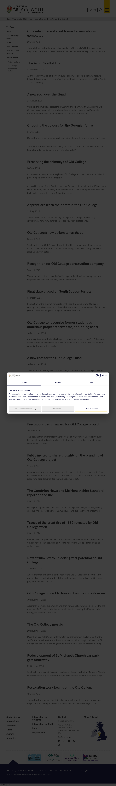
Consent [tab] (24, 382)
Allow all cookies (91, 409)
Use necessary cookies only (25, 409)
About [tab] (91, 382)
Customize (56, 409)
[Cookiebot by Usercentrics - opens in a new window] (97, 375)
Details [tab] (58, 382)
